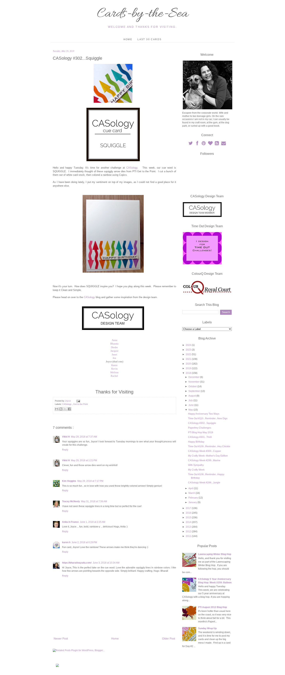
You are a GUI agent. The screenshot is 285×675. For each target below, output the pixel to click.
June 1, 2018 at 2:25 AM (92, 522)
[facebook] (197, 144)
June (191, 405)
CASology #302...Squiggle (202, 423)
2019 (189, 368)
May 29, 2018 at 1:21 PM (84, 460)
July (190, 400)
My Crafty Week (196, 469)
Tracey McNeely (71, 501)
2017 (189, 508)
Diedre (114, 347)
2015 (189, 517)
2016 (189, 512)
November (194, 381)
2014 (189, 522)
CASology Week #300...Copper (204, 451)
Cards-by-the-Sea (142, 14)
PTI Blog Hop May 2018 (200, 432)
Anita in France (70, 522)
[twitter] (190, 144)
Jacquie (114, 350)
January (193, 502)
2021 (189, 359)
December (194, 377)
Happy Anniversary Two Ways (203, 413)
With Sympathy (196, 465)
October (192, 386)
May (190, 409)
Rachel (114, 375)
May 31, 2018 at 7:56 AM (94, 501)
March (192, 493)
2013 (189, 526)
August (192, 395)
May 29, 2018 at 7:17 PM (90, 481)
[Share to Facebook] (69, 409)
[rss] (217, 144)
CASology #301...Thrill (200, 437)
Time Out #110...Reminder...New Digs (207, 418)
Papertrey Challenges (199, 427)
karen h (66, 542)
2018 (189, 373)
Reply (65, 449)
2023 (189, 349)
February (193, 497)
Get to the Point (80, 404)
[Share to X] (65, 409)
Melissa (114, 372)
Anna (114, 340)
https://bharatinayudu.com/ (77, 562)
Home (128, 39)
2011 (189, 536)
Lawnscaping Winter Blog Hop (214, 554)
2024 (189, 345)
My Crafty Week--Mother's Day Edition (208, 455)
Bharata (114, 343)
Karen (114, 365)
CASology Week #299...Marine (204, 460)
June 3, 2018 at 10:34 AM (106, 562)
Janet (114, 354)
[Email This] (57, 409)
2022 (189, 354)
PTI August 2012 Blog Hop (212, 607)
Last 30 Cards (149, 39)
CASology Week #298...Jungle (204, 482)
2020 (189, 363)
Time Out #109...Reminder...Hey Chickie (209, 446)
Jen (114, 358)
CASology (131, 167)
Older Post (168, 638)
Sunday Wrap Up (207, 628)
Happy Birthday (196, 441)
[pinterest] (204, 144)
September (194, 391)
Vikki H (66, 436)
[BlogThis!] (61, 409)
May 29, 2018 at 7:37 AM (84, 436)
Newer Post (61, 638)
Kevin (114, 368)
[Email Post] (78, 401)
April (191, 488)
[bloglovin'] (210, 144)
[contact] (223, 144)
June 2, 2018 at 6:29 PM (84, 542)
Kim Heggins (69, 481)
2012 (189, 531)
